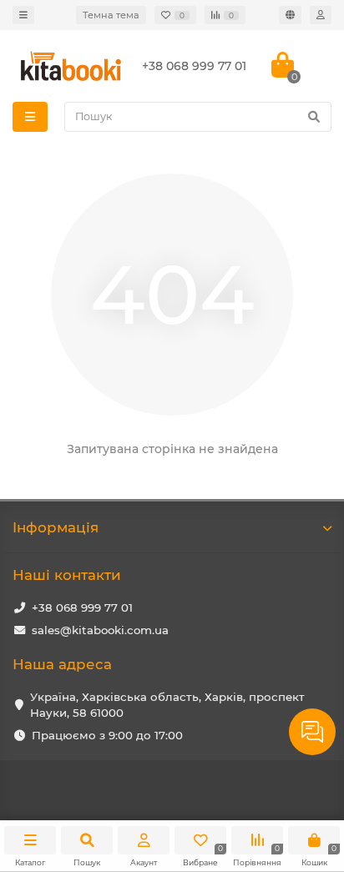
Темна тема (111, 15)
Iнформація (56, 527)
